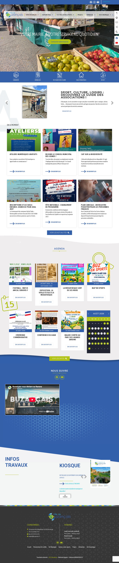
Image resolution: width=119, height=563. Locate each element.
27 (98, 343)
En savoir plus (20, 297)
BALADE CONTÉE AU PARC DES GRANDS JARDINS (72, 337)
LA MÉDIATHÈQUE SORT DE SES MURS (72, 289)
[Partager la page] (116, 27)
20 (98, 338)
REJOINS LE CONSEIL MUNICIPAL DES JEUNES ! (58, 155)
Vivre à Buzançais (31, 15)
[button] (2, 38)
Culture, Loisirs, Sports (64, 15)
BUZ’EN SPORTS (98, 288)
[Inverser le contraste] (116, 31)
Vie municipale (46, 15)
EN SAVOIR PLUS (66, 111)
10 (89, 333)
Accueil (29, 547)
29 (104, 343)
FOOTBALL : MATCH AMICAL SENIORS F (20, 289)
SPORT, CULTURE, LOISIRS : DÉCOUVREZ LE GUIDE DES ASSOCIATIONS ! (82, 95)
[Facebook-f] (90, 2)
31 (89, 348)
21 (101, 338)
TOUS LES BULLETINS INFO (72, 483)
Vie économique (104, 15)
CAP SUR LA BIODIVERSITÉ (91, 154)
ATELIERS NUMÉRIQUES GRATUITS (23, 154)
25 (92, 343)
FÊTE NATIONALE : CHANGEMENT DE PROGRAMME (58, 206)
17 (89, 338)
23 (107, 338)
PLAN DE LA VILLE (106, 1)
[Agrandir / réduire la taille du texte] (116, 13)
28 (101, 343)
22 (104, 338)
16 (107, 333)
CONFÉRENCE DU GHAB (46, 335)
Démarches (89, 15)
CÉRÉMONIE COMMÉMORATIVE (20, 336)
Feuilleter (65, 497)
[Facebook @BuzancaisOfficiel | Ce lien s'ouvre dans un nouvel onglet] (116, 38)
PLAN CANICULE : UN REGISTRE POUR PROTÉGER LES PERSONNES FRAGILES (95, 207)
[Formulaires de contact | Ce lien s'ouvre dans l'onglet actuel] (116, 22)
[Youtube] (98, 2)
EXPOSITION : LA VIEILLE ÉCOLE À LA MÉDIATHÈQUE (46, 292)
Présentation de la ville (40, 547)
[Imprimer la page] (116, 17)
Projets (80, 15)
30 (107, 343)
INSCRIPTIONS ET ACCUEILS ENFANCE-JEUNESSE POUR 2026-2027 (23, 207)
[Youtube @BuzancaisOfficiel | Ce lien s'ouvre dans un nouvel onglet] (116, 43)
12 (95, 333)
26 (95, 343)
